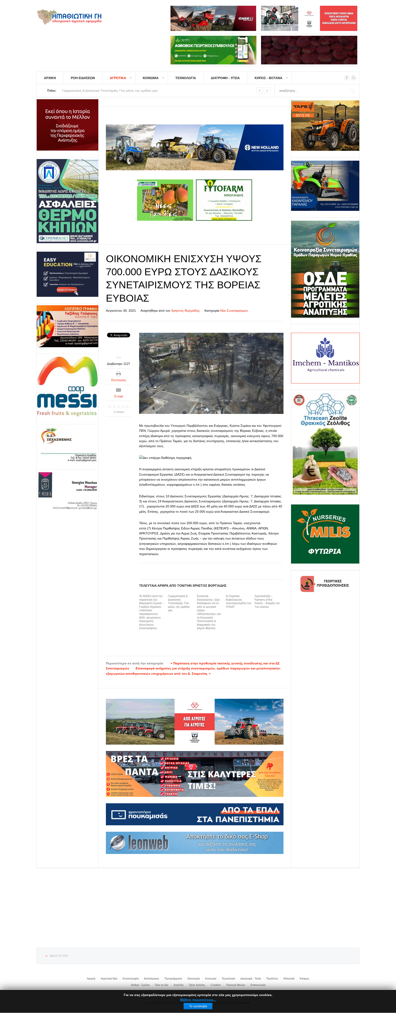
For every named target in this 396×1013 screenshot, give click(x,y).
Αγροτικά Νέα (109, 978)
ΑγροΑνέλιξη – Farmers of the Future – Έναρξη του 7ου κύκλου (267, 601)
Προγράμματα (173, 978)
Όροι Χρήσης (197, 985)
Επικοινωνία (258, 985)
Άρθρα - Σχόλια (140, 985)
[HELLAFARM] (67, 125)
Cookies (216, 985)
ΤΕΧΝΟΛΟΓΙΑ (185, 78)
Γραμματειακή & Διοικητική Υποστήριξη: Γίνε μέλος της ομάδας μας (179, 603)
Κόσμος (304, 978)
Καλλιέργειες (151, 978)
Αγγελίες (178, 985)
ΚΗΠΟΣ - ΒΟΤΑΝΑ (268, 78)
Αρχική (91, 978)
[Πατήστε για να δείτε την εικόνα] (211, 373)
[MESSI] (67, 387)
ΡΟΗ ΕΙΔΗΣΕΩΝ (83, 78)
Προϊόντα (272, 978)
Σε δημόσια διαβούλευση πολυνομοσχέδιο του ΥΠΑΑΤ (238, 601)
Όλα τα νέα (161, 985)
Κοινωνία (210, 978)
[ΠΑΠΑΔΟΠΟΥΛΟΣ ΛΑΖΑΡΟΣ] (67, 201)
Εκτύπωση (118, 380)
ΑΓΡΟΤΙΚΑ (118, 78)
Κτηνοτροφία (131, 978)
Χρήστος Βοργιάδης (185, 310)
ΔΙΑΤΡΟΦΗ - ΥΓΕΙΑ (225, 78)
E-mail (118, 396)
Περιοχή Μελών (235, 985)
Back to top (59, 956)
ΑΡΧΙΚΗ (50, 78)
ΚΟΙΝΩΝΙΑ (151, 78)
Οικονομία (193, 978)
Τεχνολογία (228, 978)
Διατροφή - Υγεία (250, 978)
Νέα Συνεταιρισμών (234, 310)
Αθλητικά (288, 978)
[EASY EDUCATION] (67, 274)
